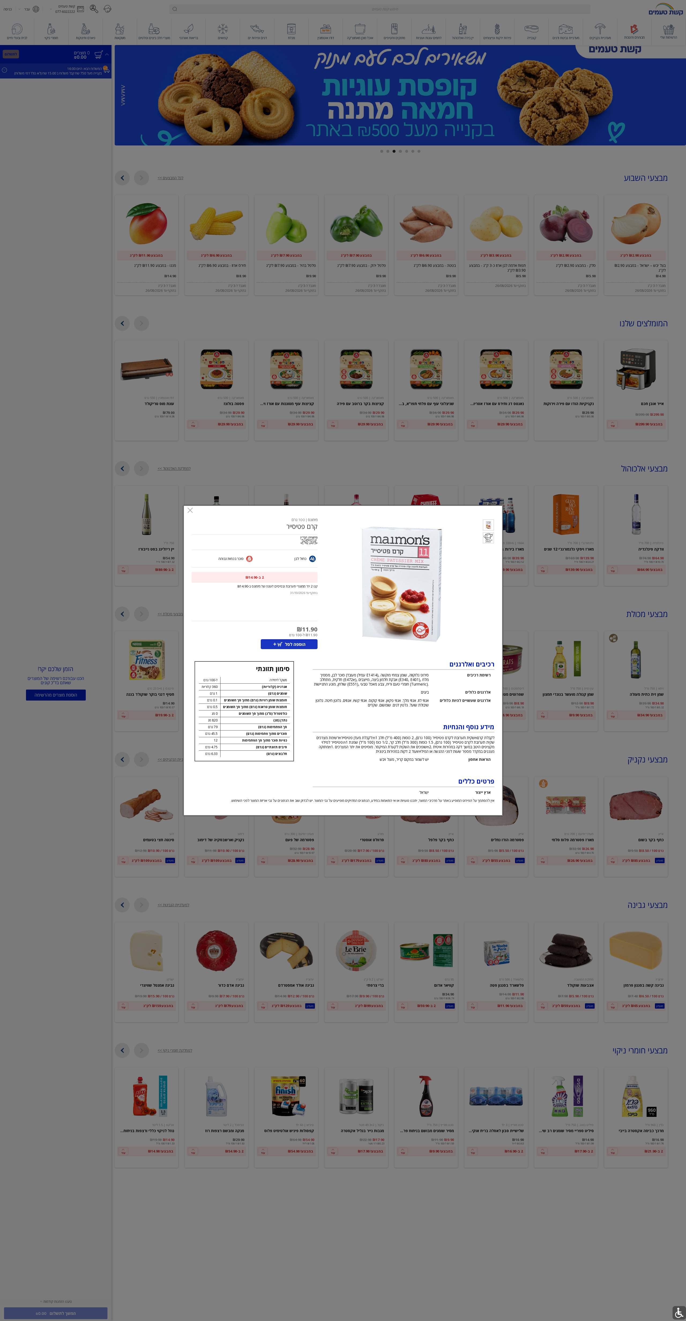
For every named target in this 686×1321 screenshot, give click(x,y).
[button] (488, 525)
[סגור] (190, 510)
